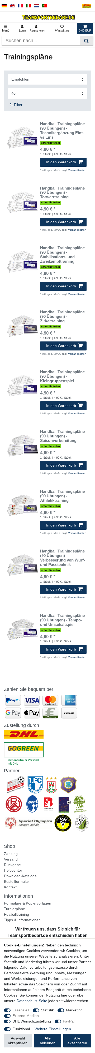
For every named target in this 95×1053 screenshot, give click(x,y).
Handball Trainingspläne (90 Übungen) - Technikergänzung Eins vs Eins (62, 130)
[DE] (4, 5)
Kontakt (10, 887)
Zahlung (11, 854)
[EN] (12, 5)
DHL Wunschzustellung (31, 1021)
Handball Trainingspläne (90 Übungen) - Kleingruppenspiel (62, 376)
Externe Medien (25, 1015)
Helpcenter (13, 870)
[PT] (44, 5)
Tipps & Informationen (22, 920)
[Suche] (86, 40)
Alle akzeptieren (77, 1040)
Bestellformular (16, 881)
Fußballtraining (16, 914)
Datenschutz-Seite (32, 1001)
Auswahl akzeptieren (17, 1040)
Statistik (47, 1010)
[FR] (20, 5)
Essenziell (20, 1010)
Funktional (21, 1029)
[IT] (28, 5)
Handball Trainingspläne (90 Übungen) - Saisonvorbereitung (62, 436)
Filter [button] (18, 105)
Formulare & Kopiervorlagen (27, 903)
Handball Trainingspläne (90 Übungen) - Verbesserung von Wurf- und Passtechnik (62, 558)
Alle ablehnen (47, 1040)
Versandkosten (77, 170)
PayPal (68, 1021)
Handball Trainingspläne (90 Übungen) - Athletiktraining (62, 496)
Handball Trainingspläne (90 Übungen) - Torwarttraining (62, 192)
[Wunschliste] (62, 28)
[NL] (36, 5)
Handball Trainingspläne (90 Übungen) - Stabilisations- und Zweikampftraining (62, 255)
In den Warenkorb (61, 162)
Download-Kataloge (20, 876)
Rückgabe (12, 865)
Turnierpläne (14, 909)
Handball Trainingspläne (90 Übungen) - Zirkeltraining (62, 316)
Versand (11, 859)
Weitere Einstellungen (53, 1029)
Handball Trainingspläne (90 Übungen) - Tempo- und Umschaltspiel (62, 620)
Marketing (74, 1010)
